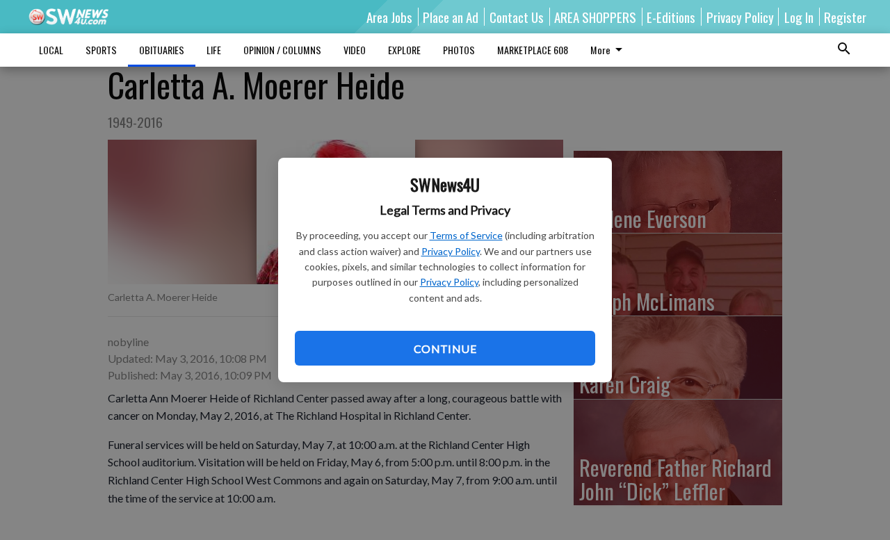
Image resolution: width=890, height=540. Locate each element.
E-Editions (671, 17)
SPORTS (101, 49)
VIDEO (354, 49)
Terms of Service (466, 235)
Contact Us (517, 17)
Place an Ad (450, 17)
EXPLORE (404, 49)
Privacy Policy (450, 251)
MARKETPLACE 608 (532, 49)
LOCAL (51, 49)
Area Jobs (389, 17)
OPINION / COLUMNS (282, 49)
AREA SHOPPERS (595, 17)
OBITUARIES (161, 49)
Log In (799, 17)
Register (845, 17)
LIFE (214, 49)
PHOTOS (459, 49)
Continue (445, 348)
